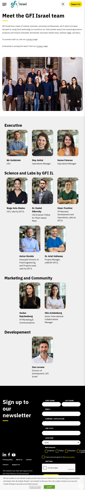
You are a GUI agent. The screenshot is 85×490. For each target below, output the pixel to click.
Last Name (69, 401)
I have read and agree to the (60, 457)
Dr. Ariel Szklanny (54, 259)
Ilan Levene (40, 372)
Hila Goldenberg (54, 317)
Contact (29, 39)
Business (72, 450)
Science (51, 450)
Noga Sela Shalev (16, 210)
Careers (40, 46)
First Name (50, 401)
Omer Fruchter (66, 214)
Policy (61, 450)
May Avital (41, 162)
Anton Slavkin (29, 262)
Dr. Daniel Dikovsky (41, 214)
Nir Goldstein (14, 162)
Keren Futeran (66, 162)
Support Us (75, 4)
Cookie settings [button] (35, 487)
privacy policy (70, 457)
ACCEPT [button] (49, 487)
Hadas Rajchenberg (27, 317)
